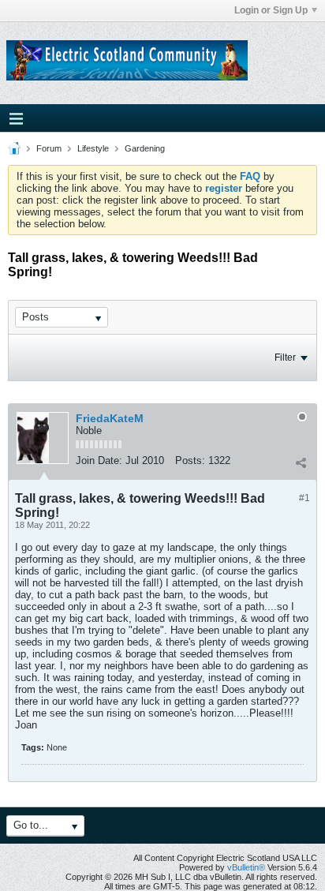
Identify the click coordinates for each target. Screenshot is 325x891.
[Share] (300, 462)
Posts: (190, 460)
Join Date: (99, 460)
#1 (304, 498)
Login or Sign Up (271, 10)
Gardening (145, 148)
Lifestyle (93, 148)
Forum (49, 148)
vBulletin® (246, 867)
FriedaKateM (110, 418)
